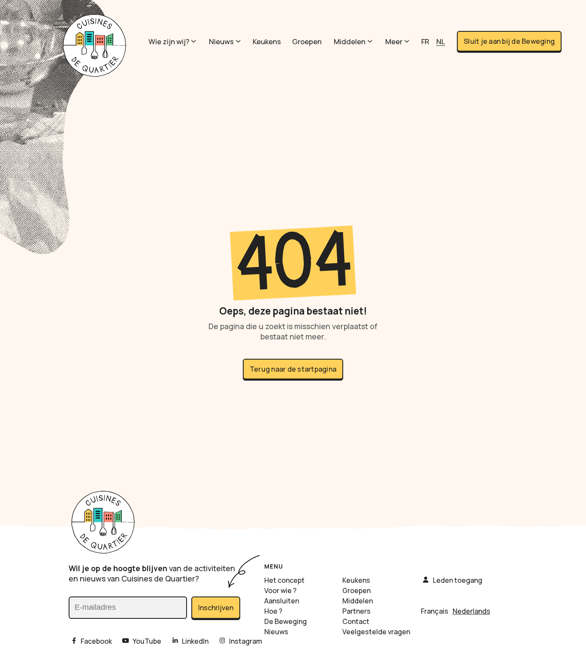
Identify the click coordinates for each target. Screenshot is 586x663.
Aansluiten (281, 600)
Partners (356, 611)
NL (440, 41)
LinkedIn (195, 641)
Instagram (245, 641)
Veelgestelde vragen (376, 631)
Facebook (96, 641)
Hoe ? (273, 611)
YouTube (147, 641)
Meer (393, 41)
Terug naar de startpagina (293, 369)
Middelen (349, 41)
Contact (355, 621)
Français (434, 611)
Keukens (267, 41)
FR (425, 41)
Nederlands (471, 611)
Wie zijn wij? (168, 41)
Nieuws (221, 41)
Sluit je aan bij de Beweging (509, 41)
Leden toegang (457, 580)
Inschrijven (215, 607)
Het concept (284, 580)
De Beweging (285, 621)
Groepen (307, 41)
